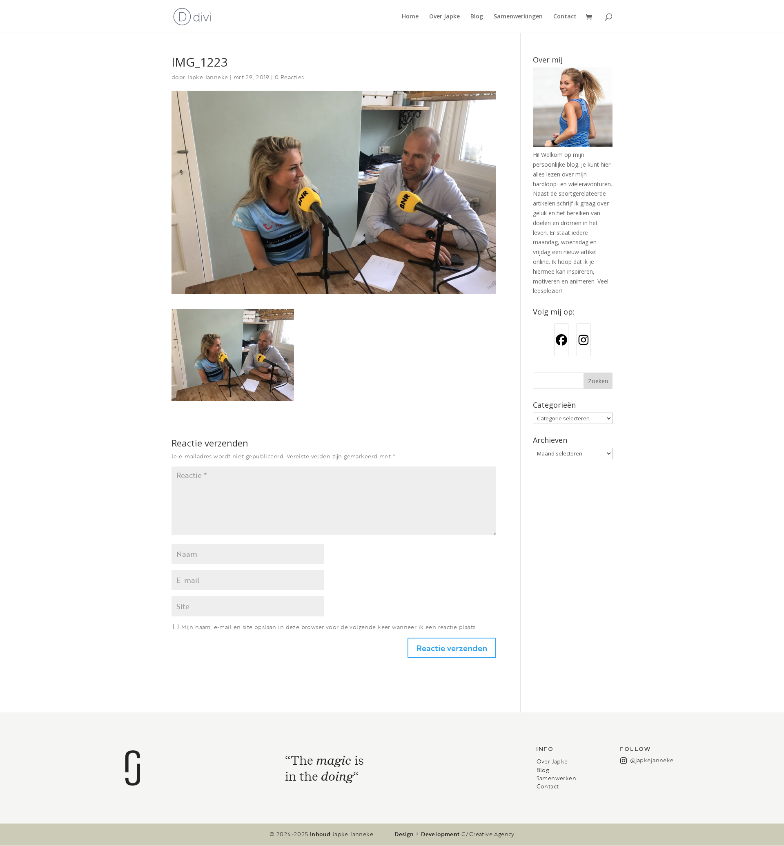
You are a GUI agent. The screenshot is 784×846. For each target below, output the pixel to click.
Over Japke (444, 16)
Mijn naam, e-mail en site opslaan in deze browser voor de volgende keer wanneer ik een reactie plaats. (329, 627)
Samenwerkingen (518, 16)
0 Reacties (289, 77)
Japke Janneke (207, 77)
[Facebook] (561, 340)
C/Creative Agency (487, 834)
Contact (565, 16)
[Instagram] (583, 340)
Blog (476, 16)
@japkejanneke (651, 760)
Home (410, 16)
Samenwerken (556, 778)
